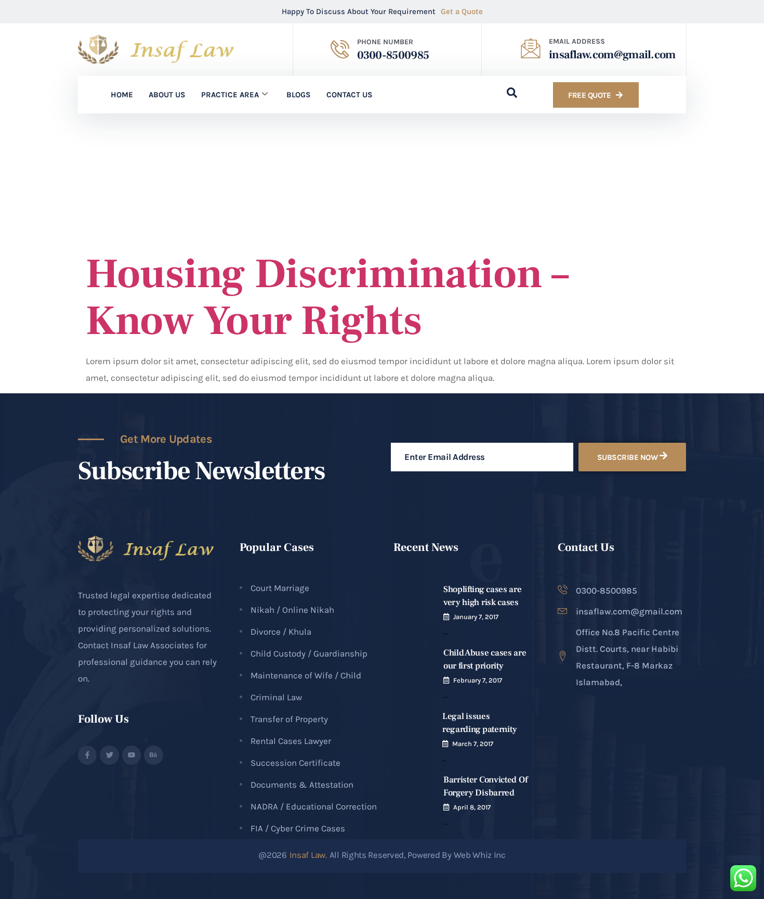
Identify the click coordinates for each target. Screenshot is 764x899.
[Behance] (153, 755)
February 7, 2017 (477, 680)
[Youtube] (131, 755)
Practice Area (230, 94)
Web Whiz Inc (479, 855)
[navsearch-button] (506, 94)
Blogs (298, 94)
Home (122, 94)
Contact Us (349, 94)
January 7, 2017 (475, 617)
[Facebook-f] (87, 755)
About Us (167, 94)
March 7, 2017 (472, 744)
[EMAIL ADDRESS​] (530, 48)
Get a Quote (462, 11)
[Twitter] (109, 755)
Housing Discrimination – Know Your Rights (327, 297)
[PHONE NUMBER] (340, 49)
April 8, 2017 (472, 807)
